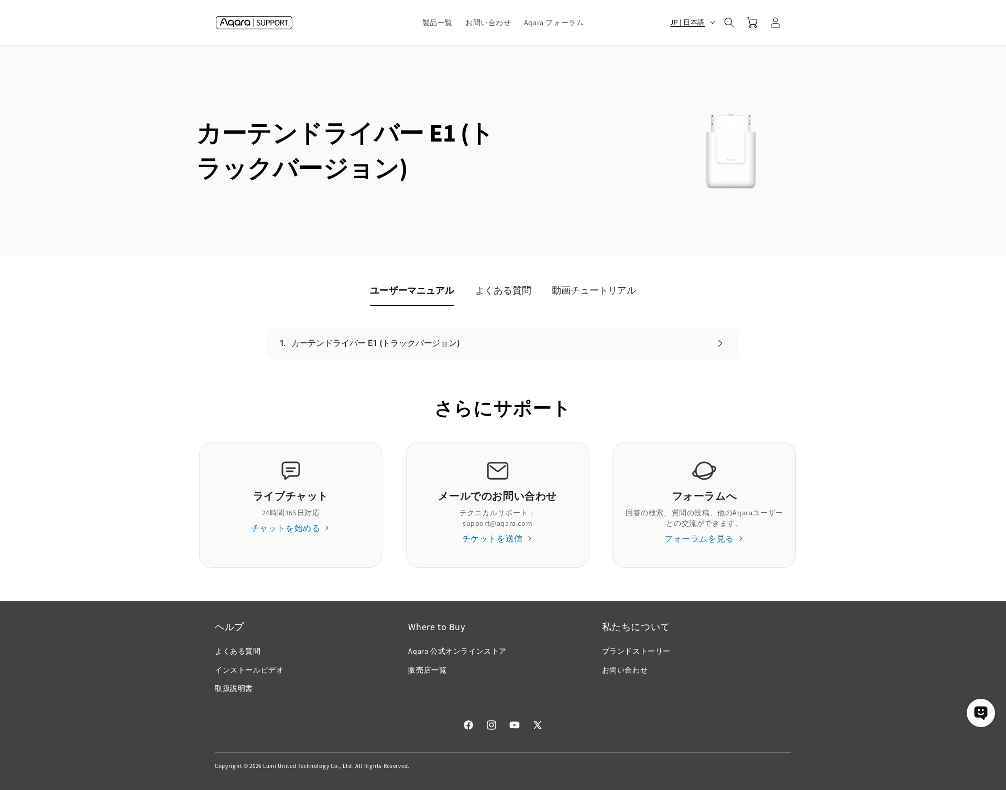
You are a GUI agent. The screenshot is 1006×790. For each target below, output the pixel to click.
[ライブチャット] (981, 713)
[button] (437, 23)
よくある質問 (238, 651)
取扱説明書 (234, 688)
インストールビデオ (249, 670)
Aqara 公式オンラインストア (457, 651)
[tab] (412, 291)
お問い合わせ (625, 670)
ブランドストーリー (636, 651)
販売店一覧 (427, 670)
